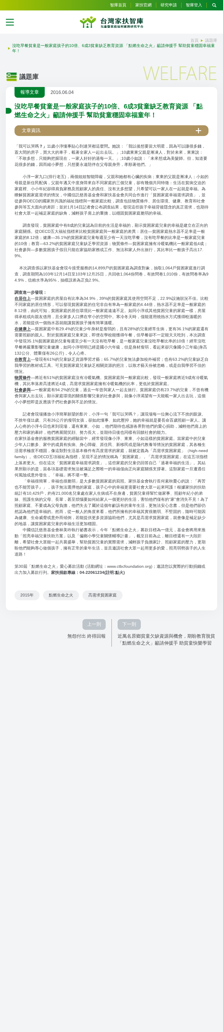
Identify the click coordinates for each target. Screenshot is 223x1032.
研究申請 (169, 5)
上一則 (94, 624)
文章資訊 (31, 130)
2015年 (27, 595)
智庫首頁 (118, 5)
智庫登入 (194, 5)
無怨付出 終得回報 (86, 636)
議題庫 (211, 40)
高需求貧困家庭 (102, 595)
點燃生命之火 (61, 595)
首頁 (194, 40)
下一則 (129, 624)
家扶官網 (143, 5)
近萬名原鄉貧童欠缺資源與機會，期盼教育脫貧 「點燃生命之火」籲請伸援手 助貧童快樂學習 (166, 639)
